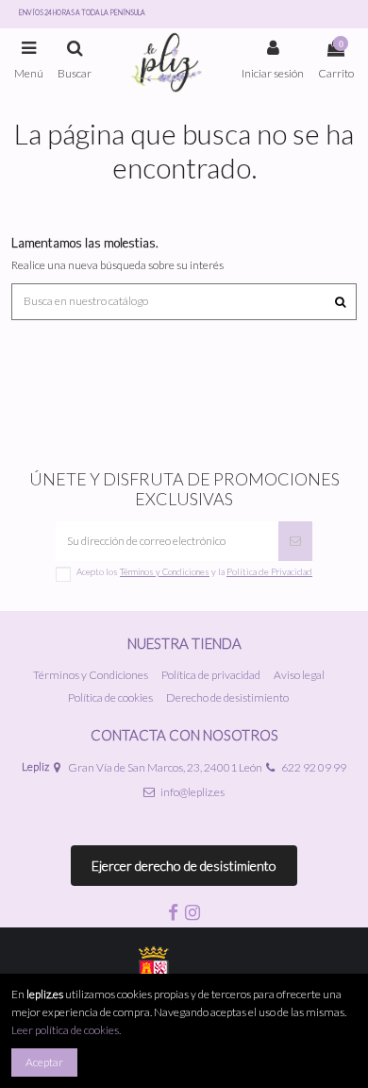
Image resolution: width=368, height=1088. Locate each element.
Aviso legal (299, 675)
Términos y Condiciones (90, 675)
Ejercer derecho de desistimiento (184, 866)
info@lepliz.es (192, 792)
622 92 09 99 (313, 767)
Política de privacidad (210, 675)
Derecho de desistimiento (227, 697)
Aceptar (44, 1062)
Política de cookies (110, 697)
